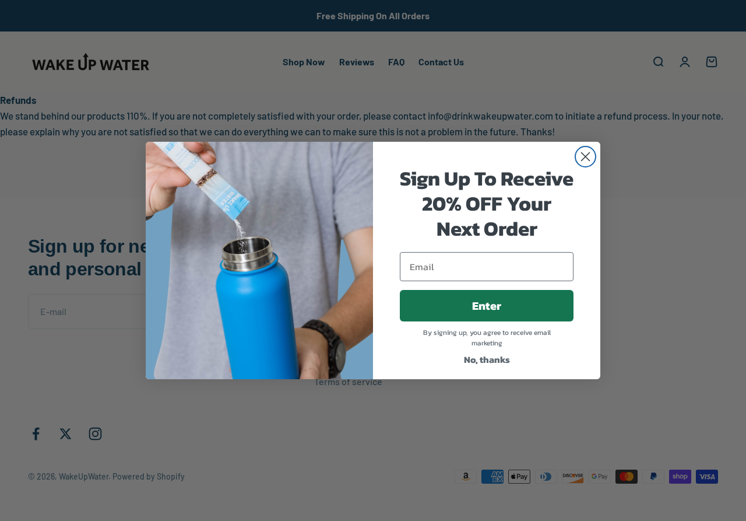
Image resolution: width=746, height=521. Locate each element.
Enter (486, 305)
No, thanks (487, 359)
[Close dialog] (585, 156)
